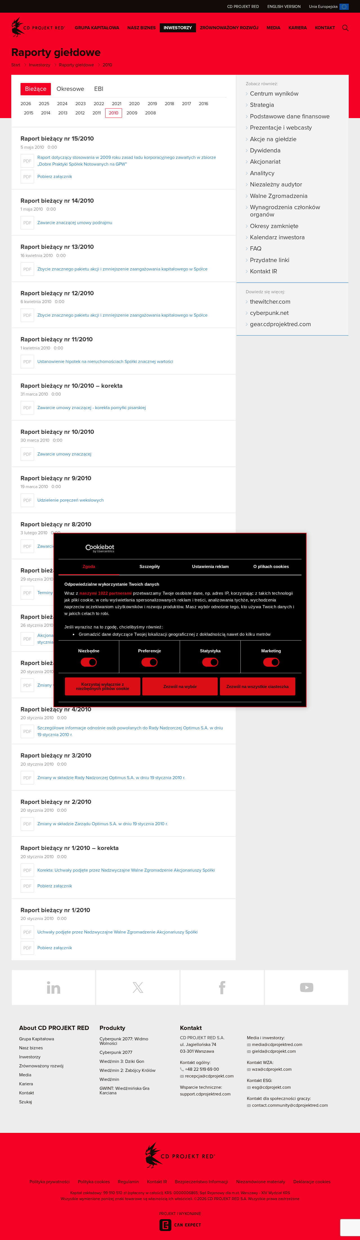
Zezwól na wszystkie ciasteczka (257, 686)
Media (273, 28)
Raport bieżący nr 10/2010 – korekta (72, 386)
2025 (44, 104)
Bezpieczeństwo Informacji (201, 1182)
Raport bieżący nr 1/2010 (55, 910)
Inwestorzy (178, 28)
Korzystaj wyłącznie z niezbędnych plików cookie (102, 686)
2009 (132, 113)
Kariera (298, 28)
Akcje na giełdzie (273, 139)
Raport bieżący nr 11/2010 (57, 340)
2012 (80, 113)
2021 (116, 104)
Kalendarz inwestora (277, 238)
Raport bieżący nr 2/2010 (56, 802)
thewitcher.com (270, 302)
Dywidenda (265, 151)
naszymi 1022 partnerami (106, 593)
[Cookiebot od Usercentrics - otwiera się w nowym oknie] (89, 548)
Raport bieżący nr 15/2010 (57, 139)
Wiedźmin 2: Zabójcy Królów (128, 1070)
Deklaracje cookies (311, 1182)
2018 (169, 104)
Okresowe (70, 89)
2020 (134, 104)
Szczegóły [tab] (150, 566)
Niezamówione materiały (260, 1182)
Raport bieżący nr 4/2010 (56, 710)
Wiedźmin (109, 1079)
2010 (113, 113)
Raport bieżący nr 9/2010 (56, 478)
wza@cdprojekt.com (271, 1069)
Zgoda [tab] (89, 566)
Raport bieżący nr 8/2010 (56, 525)
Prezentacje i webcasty (281, 128)
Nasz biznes (141, 28)
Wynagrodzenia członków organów (285, 211)
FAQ (256, 249)
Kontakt (325, 28)
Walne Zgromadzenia (279, 196)
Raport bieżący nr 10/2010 (57, 432)
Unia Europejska (323, 7)
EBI (98, 89)
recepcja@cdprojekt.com (209, 1076)
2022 (99, 104)
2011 (97, 113)
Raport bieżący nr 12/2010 (57, 293)
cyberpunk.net (269, 313)
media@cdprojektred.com (276, 1044)
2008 (150, 113)
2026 (26, 104)
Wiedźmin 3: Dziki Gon (122, 1061)
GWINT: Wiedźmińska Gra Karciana (124, 1090)
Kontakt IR (263, 272)
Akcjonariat (265, 162)
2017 (186, 104)
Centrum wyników (274, 94)
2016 (203, 104)
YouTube (306, 987)
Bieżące (35, 89)
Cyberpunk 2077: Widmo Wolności (124, 1041)
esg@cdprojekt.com (271, 1087)
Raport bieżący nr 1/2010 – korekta (70, 848)
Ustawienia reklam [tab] (210, 566)
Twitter (137, 987)
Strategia (262, 105)
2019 (152, 104)
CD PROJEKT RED (38, 27)
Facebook (222, 987)
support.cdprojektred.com (205, 1094)
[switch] (149, 662)
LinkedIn (53, 987)
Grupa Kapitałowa (97, 28)
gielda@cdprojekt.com (273, 1051)
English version (284, 7)
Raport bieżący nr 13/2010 (57, 247)
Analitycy (262, 173)
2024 (62, 104)
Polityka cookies (94, 1182)
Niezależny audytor (276, 185)
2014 (45, 113)
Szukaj (345, 28)
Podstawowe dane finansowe (290, 117)
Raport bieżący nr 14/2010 (57, 201)
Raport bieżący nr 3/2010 (56, 756)
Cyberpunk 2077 (116, 1052)
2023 (80, 104)
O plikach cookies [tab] (271, 566)
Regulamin (128, 1182)
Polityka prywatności (50, 1182)
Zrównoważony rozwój (229, 28)
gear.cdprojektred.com (280, 324)
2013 (63, 113)
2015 (28, 113)
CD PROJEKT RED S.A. (202, 1038)
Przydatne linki (269, 260)
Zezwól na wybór (180, 686)
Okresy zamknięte (274, 226)
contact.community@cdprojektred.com (289, 1105)
